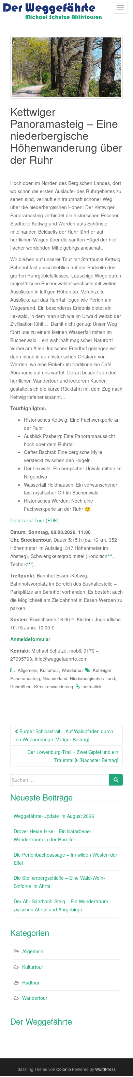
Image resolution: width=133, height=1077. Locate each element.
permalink (92, 686)
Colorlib (63, 1069)
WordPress (105, 1069)
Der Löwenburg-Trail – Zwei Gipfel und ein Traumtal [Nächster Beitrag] (72, 755)
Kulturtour (49, 670)
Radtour (31, 982)
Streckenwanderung (53, 686)
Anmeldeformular (30, 639)
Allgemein (27, 670)
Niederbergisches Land (92, 678)
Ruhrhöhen (20, 686)
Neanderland (55, 678)
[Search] (116, 780)
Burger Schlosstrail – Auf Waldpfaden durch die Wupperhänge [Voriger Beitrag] (64, 735)
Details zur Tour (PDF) (34, 520)
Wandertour (73, 670)
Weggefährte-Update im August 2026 (54, 815)
